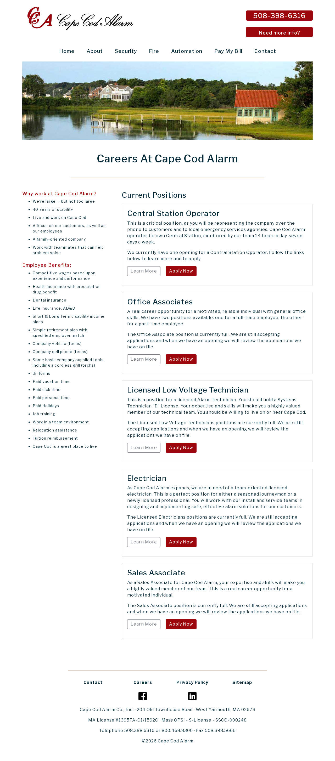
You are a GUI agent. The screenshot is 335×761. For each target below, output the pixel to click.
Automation (186, 51)
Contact (265, 51)
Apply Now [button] (181, 271)
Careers (142, 682)
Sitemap (242, 682)
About (95, 51)
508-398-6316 (279, 16)
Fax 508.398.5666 (216, 730)
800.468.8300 (177, 730)
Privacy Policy (192, 682)
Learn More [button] (144, 271)
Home (68, 51)
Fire (154, 51)
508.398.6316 (139, 730)
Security (126, 51)
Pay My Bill (228, 51)
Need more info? (279, 33)
